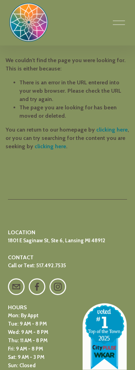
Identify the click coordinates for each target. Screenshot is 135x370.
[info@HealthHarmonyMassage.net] (16, 286)
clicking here (112, 129)
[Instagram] (58, 286)
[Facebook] (37, 286)
